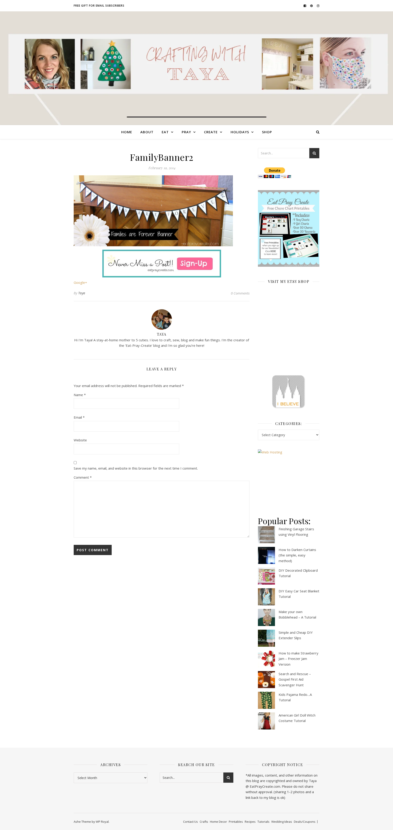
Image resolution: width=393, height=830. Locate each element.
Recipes (250, 822)
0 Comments (240, 293)
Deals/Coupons (304, 822)
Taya (81, 293)
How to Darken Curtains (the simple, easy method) (297, 555)
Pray (186, 132)
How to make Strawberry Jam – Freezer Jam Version (298, 659)
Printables (236, 822)
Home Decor (218, 822)
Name (80, 394)
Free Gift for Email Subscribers (99, 6)
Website (80, 440)
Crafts (204, 822)
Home (126, 132)
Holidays (240, 132)
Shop (267, 132)
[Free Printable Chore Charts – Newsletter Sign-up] (288, 228)
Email (79, 417)
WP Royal (102, 822)
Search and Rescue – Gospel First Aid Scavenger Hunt (295, 679)
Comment (83, 477)
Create (211, 132)
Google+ (80, 282)
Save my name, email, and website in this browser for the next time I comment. (136, 468)
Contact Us (190, 822)
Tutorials (263, 822)
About (147, 132)
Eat (165, 132)
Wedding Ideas (281, 822)
